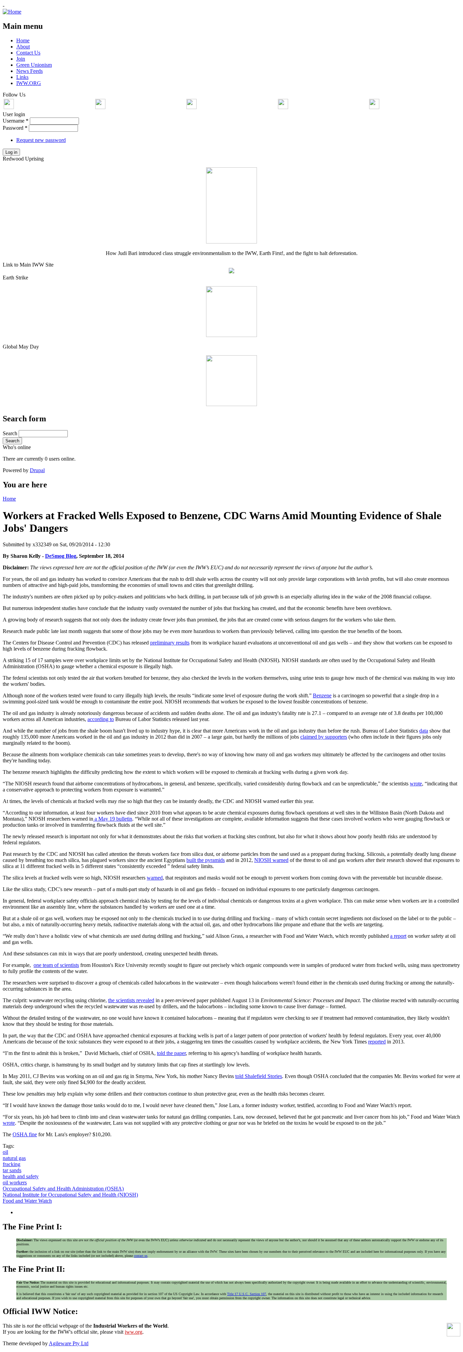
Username (15, 121)
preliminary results (169, 643)
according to (100, 719)
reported (377, 1041)
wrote (416, 783)
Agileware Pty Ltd (68, 1343)
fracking (11, 1164)
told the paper (171, 1053)
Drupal (37, 470)
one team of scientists (56, 965)
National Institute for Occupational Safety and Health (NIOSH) (70, 1195)
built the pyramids (205, 860)
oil (5, 1152)
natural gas (14, 1158)
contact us (140, 1256)
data (423, 731)
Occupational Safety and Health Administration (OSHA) (63, 1188)
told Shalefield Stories (258, 1076)
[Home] (12, 12)
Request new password (41, 140)
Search (11, 433)
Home (9, 499)
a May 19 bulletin (112, 819)
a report (398, 936)
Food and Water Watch (27, 1201)
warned (271, 860)
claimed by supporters (323, 737)
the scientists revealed (131, 1000)
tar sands (12, 1170)
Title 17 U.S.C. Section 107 (246, 1294)
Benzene (322, 695)
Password (15, 128)
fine (25, 1134)
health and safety (21, 1176)
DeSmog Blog (60, 556)
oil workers (15, 1182)
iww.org (133, 1332)
